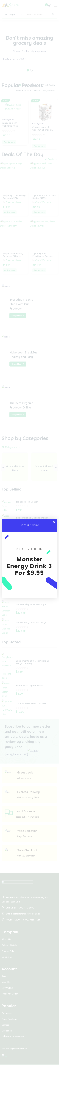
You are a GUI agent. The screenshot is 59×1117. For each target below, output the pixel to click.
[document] (29, 558)
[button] (54, 522)
